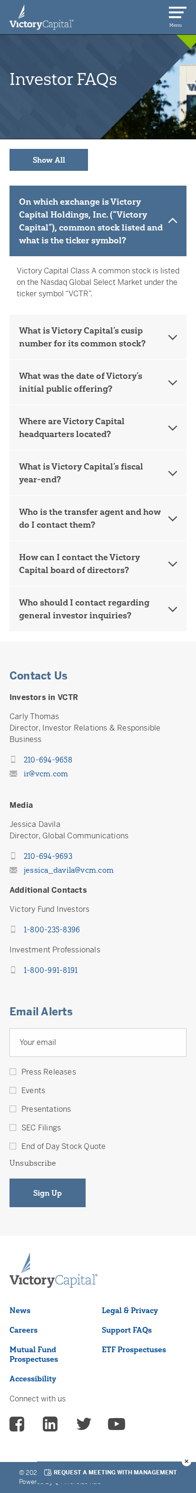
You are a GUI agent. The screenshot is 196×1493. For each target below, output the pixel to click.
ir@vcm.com (46, 773)
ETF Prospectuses (134, 1349)
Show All (49, 160)
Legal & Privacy (130, 1310)
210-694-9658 (48, 759)
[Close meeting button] (186, 1461)
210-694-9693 (48, 856)
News (20, 1310)
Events (33, 1091)
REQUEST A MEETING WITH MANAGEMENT (115, 1472)
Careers (24, 1330)
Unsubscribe (33, 1163)
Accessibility (33, 1378)
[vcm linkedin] (51, 1425)
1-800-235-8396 (52, 929)
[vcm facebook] (18, 1425)
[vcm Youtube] (116, 1425)
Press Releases (48, 1072)
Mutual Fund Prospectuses (34, 1354)
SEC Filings (41, 1128)
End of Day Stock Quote (63, 1146)
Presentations (46, 1109)
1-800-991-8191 (51, 970)
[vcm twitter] (84, 1425)
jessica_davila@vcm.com (69, 870)
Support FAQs (127, 1330)
